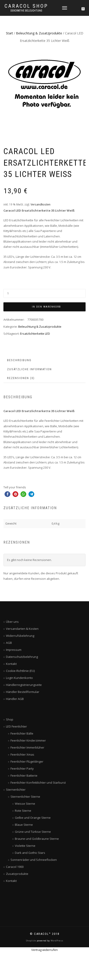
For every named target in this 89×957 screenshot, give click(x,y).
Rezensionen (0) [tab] (21, 378)
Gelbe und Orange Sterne (33, 818)
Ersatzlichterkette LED (35, 334)
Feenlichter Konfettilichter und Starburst (38, 782)
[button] (7, 494)
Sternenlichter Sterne (25, 797)
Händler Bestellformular (22, 692)
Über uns (12, 622)
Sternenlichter (16, 790)
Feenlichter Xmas (22, 754)
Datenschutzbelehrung (22, 657)
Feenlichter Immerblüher (27, 747)
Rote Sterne (23, 811)
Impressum (13, 650)
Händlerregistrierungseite (24, 685)
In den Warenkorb (46, 306)
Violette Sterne (25, 846)
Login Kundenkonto (19, 678)
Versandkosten (40, 204)
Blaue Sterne (24, 825)
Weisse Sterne (25, 804)
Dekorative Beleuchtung (26, 10)
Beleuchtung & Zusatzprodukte (39, 33)
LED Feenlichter (16, 726)
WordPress (56, 940)
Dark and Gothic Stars (30, 853)
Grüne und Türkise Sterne (33, 832)
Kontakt (11, 664)
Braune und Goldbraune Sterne (37, 839)
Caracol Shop (26, 6)
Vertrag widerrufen (44, 950)
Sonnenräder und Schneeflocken (33, 860)
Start (9, 33)
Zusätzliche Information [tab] (29, 369)
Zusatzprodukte (17, 874)
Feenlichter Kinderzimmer (28, 740)
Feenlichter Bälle (21, 733)
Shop (9, 719)
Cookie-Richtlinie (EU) (20, 671)
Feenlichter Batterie (23, 775)
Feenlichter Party (22, 768)
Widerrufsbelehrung (20, 636)
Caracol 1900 (15, 867)
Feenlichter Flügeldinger (26, 761)
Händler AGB (15, 699)
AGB (9, 643)
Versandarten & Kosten (22, 629)
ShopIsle (31, 940)
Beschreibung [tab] (19, 360)
